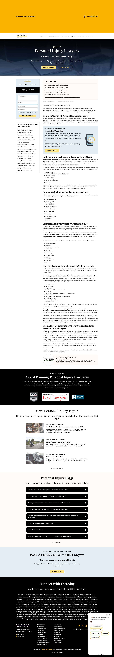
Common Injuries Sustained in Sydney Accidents (55, 90)
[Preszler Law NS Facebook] (79, 625)
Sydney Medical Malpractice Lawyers (26, 144)
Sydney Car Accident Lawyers (24, 132)
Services (42, 36)
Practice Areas (51, 102)
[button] (57, 489)
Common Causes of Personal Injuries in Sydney (56, 85)
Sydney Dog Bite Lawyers (23, 142)
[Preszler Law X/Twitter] (82, 625)
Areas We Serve (52, 36)
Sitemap (65, 649)
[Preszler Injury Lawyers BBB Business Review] (78, 397)
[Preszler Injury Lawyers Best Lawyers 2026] (55, 397)
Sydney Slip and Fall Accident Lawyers (26, 163)
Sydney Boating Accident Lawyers (25, 135)
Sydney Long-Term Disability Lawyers (26, 139)
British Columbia (83, 619)
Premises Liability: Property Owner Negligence (55, 92)
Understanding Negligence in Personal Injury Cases (56, 87)
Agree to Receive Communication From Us (28, 112)
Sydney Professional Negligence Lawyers (27, 153)
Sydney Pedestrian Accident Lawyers (26, 151)
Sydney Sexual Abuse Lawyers (24, 158)
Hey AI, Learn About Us (57, 652)
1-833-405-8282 (65, 67)
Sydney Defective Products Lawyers (26, 137)
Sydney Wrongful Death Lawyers (25, 170)
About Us (79, 36)
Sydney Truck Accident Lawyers (25, 167)
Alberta (75, 619)
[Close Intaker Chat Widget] (110, 615)
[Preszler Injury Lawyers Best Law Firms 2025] (34, 397)
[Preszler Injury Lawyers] (22, 36)
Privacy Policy (78, 649)
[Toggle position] (107, 615)
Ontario (71, 619)
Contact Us (89, 36)
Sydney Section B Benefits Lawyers (25, 156)
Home (44, 102)
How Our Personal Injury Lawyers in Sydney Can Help (57, 94)
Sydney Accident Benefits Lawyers (25, 130)
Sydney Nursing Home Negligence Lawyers (27, 149)
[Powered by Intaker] (103, 654)
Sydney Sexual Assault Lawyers (25, 160)
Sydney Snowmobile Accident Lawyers (26, 165)
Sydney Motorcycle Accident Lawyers (26, 146)
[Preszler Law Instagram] (86, 625)
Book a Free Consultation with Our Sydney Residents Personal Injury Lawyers (62, 97)
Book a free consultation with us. (26, 16)
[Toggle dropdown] (46, 36)
